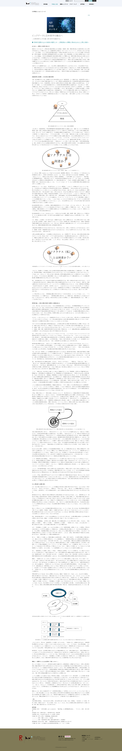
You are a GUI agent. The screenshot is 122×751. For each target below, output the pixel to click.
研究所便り (91, 4)
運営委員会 (97, 737)
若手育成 (82, 4)
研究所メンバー (99, 739)
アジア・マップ (73, 4)
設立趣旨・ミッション (88, 739)
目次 (89, 15)
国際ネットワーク (64, 4)
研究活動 (45, 4)
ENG (94, 0)
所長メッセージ (86, 737)
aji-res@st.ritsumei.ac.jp (67, 739)
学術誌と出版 (55, 4)
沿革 (84, 740)
